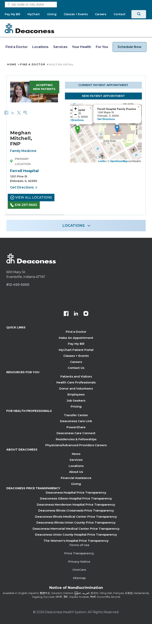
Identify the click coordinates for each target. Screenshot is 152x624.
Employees (76, 394)
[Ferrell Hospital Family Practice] (117, 129)
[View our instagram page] (86, 314)
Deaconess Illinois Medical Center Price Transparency (76, 516)
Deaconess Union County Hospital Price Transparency (76, 534)
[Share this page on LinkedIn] (12, 112)
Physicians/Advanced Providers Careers (76, 445)
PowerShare (76, 427)
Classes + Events (76, 356)
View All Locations (33, 197)
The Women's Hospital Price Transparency (76, 540)
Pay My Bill (76, 344)
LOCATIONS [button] (73, 225)
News (76, 454)
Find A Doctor (32, 64)
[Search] (138, 14)
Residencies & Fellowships (76, 439)
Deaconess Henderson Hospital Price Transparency (76, 504)
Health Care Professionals (76, 382)
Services (60, 47)
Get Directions (24, 187)
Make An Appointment (76, 338)
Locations (40, 47)
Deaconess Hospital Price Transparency (76, 492)
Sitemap (79, 578)
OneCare (79, 570)
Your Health (81, 47)
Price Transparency (79, 553)
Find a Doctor (17, 47)
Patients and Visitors (76, 376)
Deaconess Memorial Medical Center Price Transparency (76, 528)
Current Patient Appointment (103, 85)
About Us (76, 472)
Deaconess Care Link (76, 421)
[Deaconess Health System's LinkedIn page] (76, 314)
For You (102, 47)
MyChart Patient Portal (76, 350)
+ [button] (75, 108)
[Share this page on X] (19, 112)
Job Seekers (76, 400)
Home (11, 64)
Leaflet (102, 161)
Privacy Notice (79, 561)
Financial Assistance (76, 478)
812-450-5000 (17, 285)
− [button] (75, 114)
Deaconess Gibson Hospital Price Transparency (76, 498)
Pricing (76, 406)
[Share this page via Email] (25, 112)
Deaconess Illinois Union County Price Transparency (76, 522)
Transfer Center (76, 415)
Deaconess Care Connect (76, 433)
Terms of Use (79, 545)
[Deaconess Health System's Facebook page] (66, 314)
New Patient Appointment (103, 96)
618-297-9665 (26, 205)
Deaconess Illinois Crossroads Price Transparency (76, 510)
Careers (76, 362)
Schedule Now (130, 47)
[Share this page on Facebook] (6, 112)
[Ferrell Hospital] (77, 130)
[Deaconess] (29, 28)
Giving (76, 484)
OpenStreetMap (119, 161)
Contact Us (76, 368)
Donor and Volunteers (76, 388)
